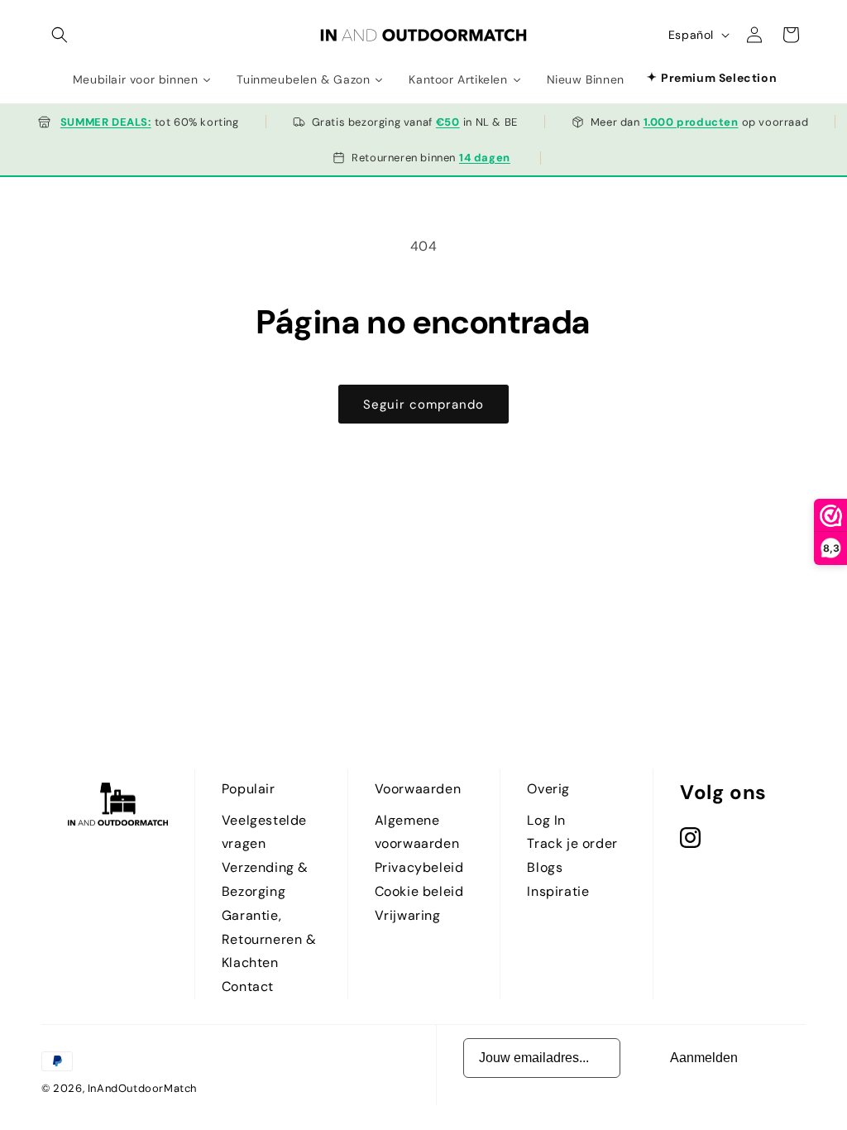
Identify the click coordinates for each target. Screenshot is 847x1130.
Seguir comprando (423, 404)
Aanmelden (704, 1058)
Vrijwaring (408, 915)
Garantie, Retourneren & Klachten (269, 939)
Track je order (572, 843)
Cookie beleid (419, 891)
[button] (59, 35)
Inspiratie (558, 891)
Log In (546, 820)
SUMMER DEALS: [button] (105, 122)
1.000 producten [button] (691, 122)
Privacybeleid (419, 867)
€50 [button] (448, 122)
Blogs (544, 867)
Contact (248, 986)
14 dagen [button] (484, 158)
